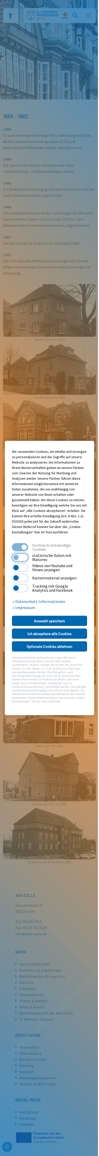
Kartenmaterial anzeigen (54, 578)
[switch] (20, 557)
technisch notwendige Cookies (51, 547)
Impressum (24, 607)
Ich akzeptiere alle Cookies (49, 633)
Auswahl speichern (49, 620)
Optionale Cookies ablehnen (49, 646)
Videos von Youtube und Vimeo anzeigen (52, 568)
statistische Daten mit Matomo (52, 557)
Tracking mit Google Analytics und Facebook (52, 588)
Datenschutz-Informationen (39, 601)
